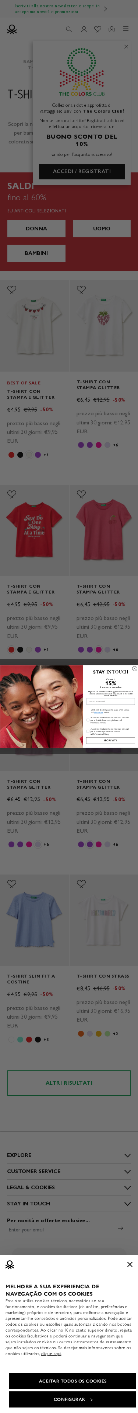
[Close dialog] (134, 668)
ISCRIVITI (110, 740)
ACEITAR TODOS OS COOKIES (73, 1381)
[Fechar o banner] (129, 1264)
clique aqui (51, 1353)
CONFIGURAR (69, 1399)
